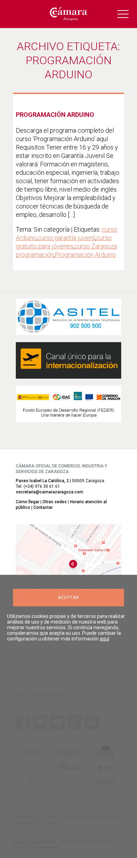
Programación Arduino (55, 114)
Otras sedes (55, 501)
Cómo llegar (27, 501)
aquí (104, 638)
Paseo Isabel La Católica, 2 (42, 480)
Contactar (43, 507)
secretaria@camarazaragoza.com (49, 492)
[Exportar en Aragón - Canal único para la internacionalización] (68, 360)
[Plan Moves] (68, 404)
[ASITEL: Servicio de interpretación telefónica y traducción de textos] (68, 317)
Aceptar (68, 597)
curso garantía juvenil (66, 237)
